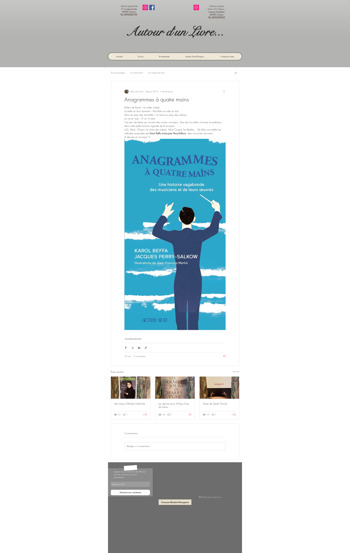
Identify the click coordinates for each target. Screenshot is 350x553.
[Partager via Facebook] (125, 347)
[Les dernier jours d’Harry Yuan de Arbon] (175, 388)
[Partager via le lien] (146, 347)
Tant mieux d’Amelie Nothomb (129, 403)
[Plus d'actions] (224, 91)
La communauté (136, 72)
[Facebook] (152, 7)
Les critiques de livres (156, 72)
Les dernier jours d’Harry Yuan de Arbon (174, 405)
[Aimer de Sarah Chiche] (219, 388)
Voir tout (236, 371)
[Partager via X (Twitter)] (132, 347)
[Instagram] (145, 7)
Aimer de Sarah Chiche (215, 403)
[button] (235, 73)
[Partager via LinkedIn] (139, 347)
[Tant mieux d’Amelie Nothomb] (130, 388)
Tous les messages (118, 72)
